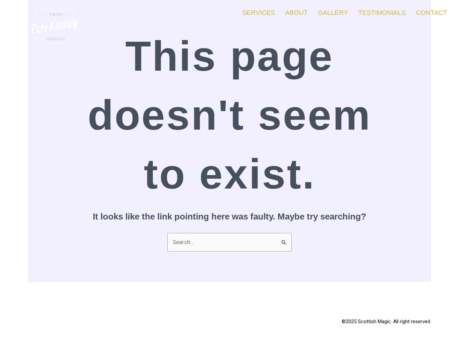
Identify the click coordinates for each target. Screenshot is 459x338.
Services (258, 12)
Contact (431, 12)
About (296, 12)
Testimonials (382, 12)
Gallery (333, 12)
